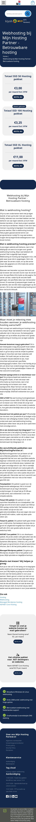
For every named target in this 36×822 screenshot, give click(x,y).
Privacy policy (10, 745)
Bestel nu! (18, 641)
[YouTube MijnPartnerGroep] (16, 796)
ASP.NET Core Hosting (8, 604)
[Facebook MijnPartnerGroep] (7, 796)
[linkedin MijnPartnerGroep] (13, 796)
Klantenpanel (10, 764)
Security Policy (10, 748)
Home (5, 56)
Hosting (3, 597)
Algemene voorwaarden (14, 741)
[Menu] (3, 3)
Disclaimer (9, 750)
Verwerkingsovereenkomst (14, 743)
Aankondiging (10, 761)
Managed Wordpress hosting (11, 602)
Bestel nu (18, 97)
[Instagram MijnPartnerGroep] (10, 796)
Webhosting (4, 600)
